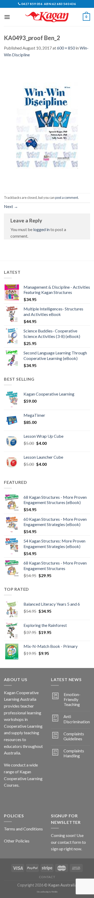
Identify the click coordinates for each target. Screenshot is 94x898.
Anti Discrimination (76, 719)
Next (11, 206)
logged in (41, 229)
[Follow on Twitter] (27, 798)
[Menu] (7, 16)
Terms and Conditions (23, 828)
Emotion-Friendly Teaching (72, 699)
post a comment (66, 197)
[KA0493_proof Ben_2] (47, 124)
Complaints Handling (73, 753)
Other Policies (17, 840)
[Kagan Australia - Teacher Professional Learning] (47, 17)
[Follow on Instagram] (18, 798)
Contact (47, 877)
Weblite (54, 892)
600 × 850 (66, 47)
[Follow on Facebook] (8, 798)
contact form (69, 842)
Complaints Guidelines (73, 736)
